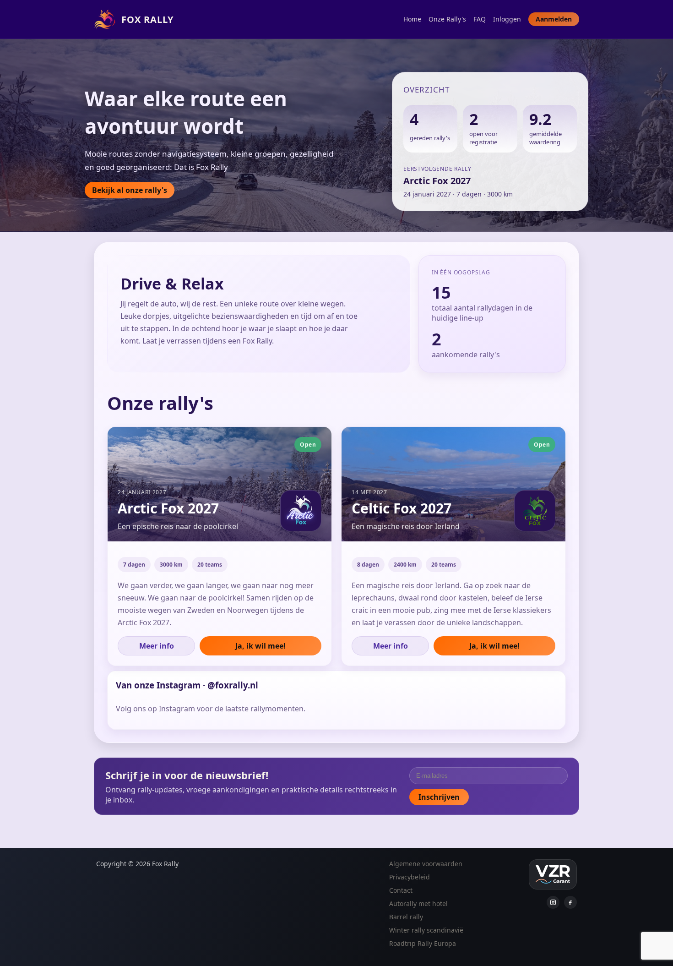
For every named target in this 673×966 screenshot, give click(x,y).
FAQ (479, 19)
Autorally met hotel (418, 903)
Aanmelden (554, 19)
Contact (400, 890)
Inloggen (507, 19)
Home (412, 19)
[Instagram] (553, 902)
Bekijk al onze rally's (129, 190)
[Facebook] (570, 902)
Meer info (156, 646)
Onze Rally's (447, 19)
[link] (219, 546)
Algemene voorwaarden (425, 863)
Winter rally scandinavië (426, 930)
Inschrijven (439, 797)
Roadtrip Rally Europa (422, 943)
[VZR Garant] (553, 874)
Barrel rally (406, 916)
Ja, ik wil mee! (260, 646)
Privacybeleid (409, 877)
